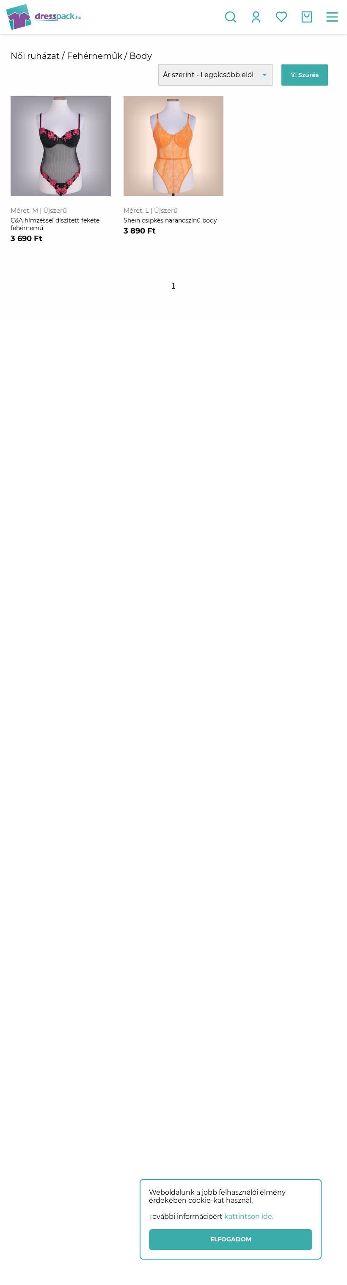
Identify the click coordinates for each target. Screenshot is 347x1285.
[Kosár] (306, 16)
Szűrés (308, 75)
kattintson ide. (248, 1217)
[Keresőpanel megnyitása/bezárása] (230, 16)
